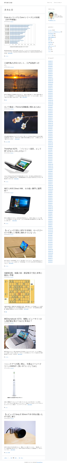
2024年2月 (50, 96)
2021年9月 (50, 148)
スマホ (49, 49)
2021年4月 (50, 157)
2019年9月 (50, 190)
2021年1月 (50, 162)
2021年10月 (50, 146)
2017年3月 (50, 244)
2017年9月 (50, 233)
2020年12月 (50, 164)
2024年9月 (50, 84)
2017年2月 (50, 246)
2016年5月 (50, 262)
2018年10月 (50, 210)
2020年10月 (50, 167)
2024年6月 (50, 89)
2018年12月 (50, 206)
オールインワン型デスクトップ (54, 31)
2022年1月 (50, 141)
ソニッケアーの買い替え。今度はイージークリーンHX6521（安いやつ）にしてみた (22, 365)
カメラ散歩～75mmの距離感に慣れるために (22, 107)
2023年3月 (50, 116)
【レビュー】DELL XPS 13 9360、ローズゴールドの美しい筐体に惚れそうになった (23, 231)
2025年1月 (50, 77)
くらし (6, 407)
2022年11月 (50, 123)
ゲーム (49, 40)
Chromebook (51, 33)
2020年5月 (50, 176)
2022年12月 (50, 121)
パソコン (6, 181)
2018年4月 (50, 221)
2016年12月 (50, 249)
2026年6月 (50, 62)
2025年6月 (50, 70)
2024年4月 (50, 93)
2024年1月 (50, 98)
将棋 (6, 311)
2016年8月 (50, 256)
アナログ (50, 44)
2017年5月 (50, 240)
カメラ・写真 (7, 141)
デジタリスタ (8, 2)
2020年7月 (50, 173)
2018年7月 (50, 215)
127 (19, 457)
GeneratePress (39, 462)
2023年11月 (50, 102)
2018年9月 (50, 212)
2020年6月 (50, 174)
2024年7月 (50, 87)
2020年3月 (50, 180)
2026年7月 (50, 61)
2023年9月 (50, 105)
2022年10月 (50, 125)
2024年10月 (50, 82)
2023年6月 (50, 110)
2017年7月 (50, 237)
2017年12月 (50, 228)
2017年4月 (50, 242)
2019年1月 (50, 205)
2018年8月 (50, 214)
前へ (5, 457)
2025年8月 (50, 66)
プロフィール (49, 2)
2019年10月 (50, 189)
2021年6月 (50, 153)
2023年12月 (50, 100)
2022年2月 (50, 139)
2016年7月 (50, 258)
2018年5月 (50, 219)
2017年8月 (50, 235)
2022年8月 (50, 128)
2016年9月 (50, 254)
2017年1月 (50, 247)
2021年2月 (50, 160)
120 (15, 457)
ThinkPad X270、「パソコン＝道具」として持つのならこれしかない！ (22, 150)
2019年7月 (50, 194)
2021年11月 (50, 144)
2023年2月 (50, 118)
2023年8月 (50, 107)
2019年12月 (50, 185)
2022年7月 (50, 130)
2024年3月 (50, 94)
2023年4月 (50, 114)
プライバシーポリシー (58, 2)
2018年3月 (50, 222)
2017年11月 (50, 230)
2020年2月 (50, 182)
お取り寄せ (50, 42)
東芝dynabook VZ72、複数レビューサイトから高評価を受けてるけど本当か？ (23, 320)
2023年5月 (50, 112)
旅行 (49, 47)
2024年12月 (50, 78)
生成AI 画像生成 (51, 37)
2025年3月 (50, 73)
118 (11, 457)
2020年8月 (50, 171)
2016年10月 (50, 253)
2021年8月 (50, 150)
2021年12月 (50, 142)
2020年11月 (50, 166)
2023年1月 (50, 119)
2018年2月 (50, 224)
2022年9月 (50, 126)
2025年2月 (50, 75)
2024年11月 (50, 80)
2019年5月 (50, 198)
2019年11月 (50, 187)
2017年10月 (50, 231)
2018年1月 (50, 226)
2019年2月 (50, 203)
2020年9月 (50, 169)
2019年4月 (50, 199)
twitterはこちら (52, 20)
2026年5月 (50, 64)
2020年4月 (50, 178)
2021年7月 (50, 151)
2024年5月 (50, 91)
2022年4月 (50, 135)
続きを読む (10, 53)
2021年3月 (50, 158)
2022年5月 (50, 134)
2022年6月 (50, 132)
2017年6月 (50, 238)
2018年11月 (50, 208)
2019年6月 (50, 196)
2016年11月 (50, 251)
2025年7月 (50, 68)
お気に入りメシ (51, 46)
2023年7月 (50, 109)
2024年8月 (50, 86)
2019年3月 (50, 201)
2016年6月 (50, 260)
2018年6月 (50, 217)
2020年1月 (50, 183)
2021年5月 (50, 155)
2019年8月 (50, 192)
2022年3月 (50, 137)
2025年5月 (50, 71)
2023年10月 (50, 103)
